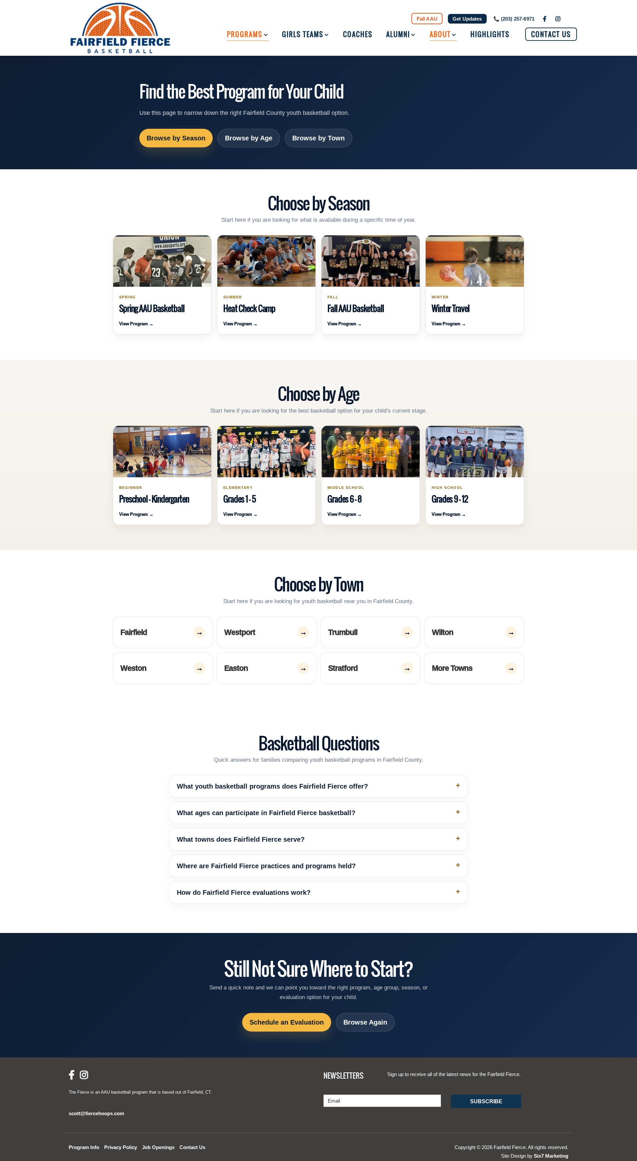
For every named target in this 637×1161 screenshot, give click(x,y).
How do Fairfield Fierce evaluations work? (244, 892)
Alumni (398, 34)
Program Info (84, 1147)
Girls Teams (302, 34)
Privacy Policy (120, 1147)
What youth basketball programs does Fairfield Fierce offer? (272, 786)
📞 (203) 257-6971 (513, 18)
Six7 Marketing (551, 1156)
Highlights (490, 34)
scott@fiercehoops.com (96, 1113)
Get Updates (467, 19)
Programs (244, 34)
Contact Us (551, 34)
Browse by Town (318, 138)
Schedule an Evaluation (286, 1022)
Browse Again (365, 1022)
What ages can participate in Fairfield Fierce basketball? (266, 812)
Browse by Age (248, 138)
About (440, 34)
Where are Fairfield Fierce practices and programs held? (266, 866)
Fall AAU (427, 19)
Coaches (358, 34)
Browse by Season (176, 138)
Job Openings (158, 1147)
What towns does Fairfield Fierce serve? (241, 839)
